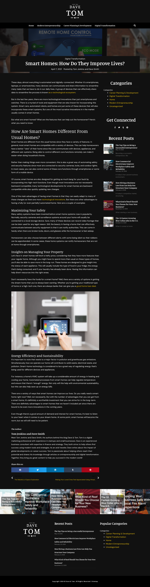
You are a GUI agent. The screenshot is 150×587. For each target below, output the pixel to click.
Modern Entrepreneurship (48, 25)
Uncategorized (116, 106)
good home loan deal (86, 286)
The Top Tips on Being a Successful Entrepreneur (126, 146)
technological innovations (53, 199)
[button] (134, 25)
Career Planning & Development (77, 25)
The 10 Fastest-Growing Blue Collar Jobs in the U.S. (127, 219)
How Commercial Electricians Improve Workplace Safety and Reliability (125, 165)
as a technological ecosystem (62, 92)
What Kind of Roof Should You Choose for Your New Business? (127, 204)
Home (31, 25)
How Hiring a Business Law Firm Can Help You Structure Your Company (126, 185)
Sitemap (94, 581)
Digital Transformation (105, 25)
